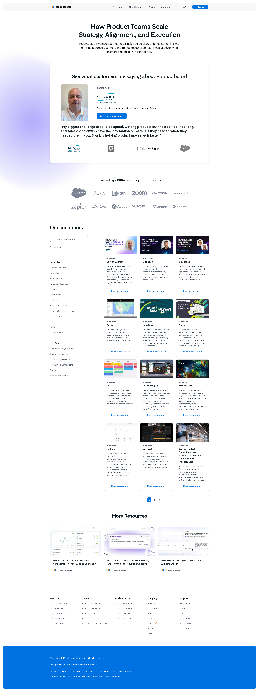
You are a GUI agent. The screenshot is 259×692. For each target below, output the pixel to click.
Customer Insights (59, 353)
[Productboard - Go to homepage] (61, 7)
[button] (144, 499)
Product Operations (60, 359)
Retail (53, 321)
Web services (57, 332)
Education (55, 272)
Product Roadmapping (61, 364)
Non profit (55, 316)
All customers (57, 246)
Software (54, 326)
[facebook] (187, 667)
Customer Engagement (62, 348)
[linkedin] (206, 667)
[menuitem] (118, 7)
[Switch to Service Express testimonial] (74, 148)
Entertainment (57, 278)
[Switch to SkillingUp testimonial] (147, 148)
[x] (196, 667)
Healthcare (55, 294)
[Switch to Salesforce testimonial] (184, 148)
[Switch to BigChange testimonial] (111, 148)
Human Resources (59, 305)
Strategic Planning (59, 375)
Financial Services (59, 283)
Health (53, 289)
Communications (58, 267)
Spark (53, 370)
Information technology (62, 310)
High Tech (55, 299)
